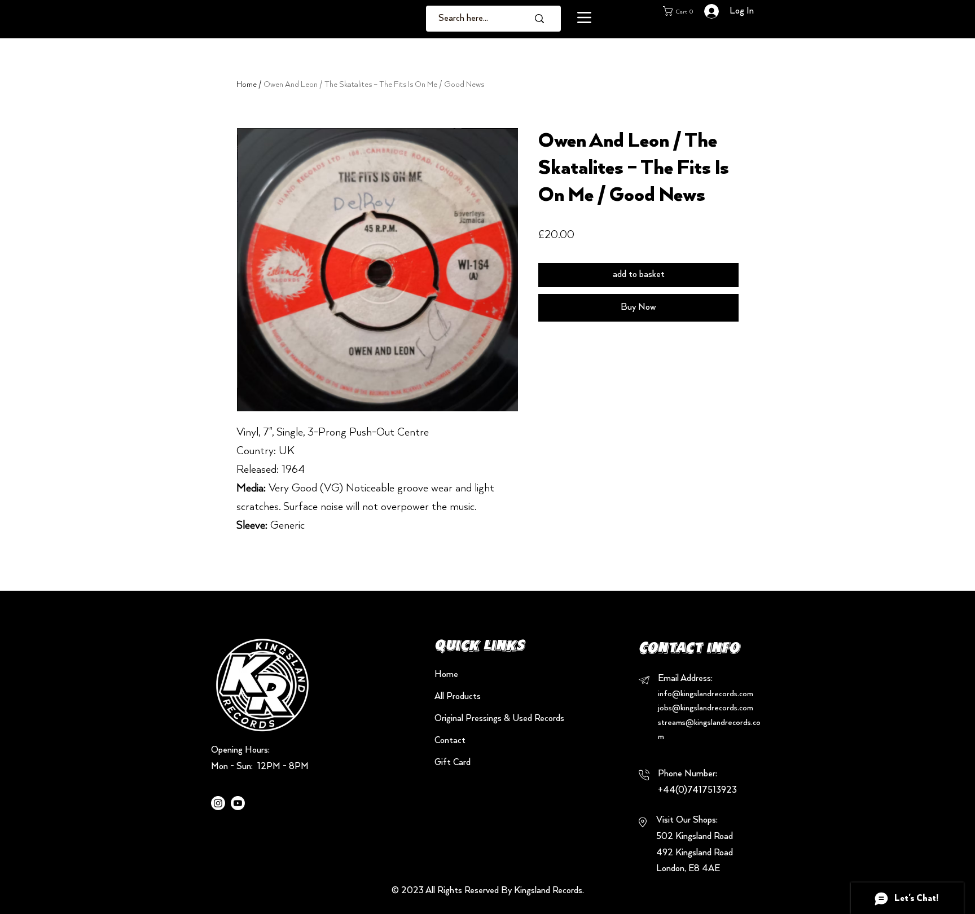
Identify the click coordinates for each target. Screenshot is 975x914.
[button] (584, 17)
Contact (449, 741)
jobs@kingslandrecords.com (705, 708)
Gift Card (452, 763)
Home (246, 84)
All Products (457, 697)
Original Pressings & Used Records (474, 719)
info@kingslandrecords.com (705, 693)
